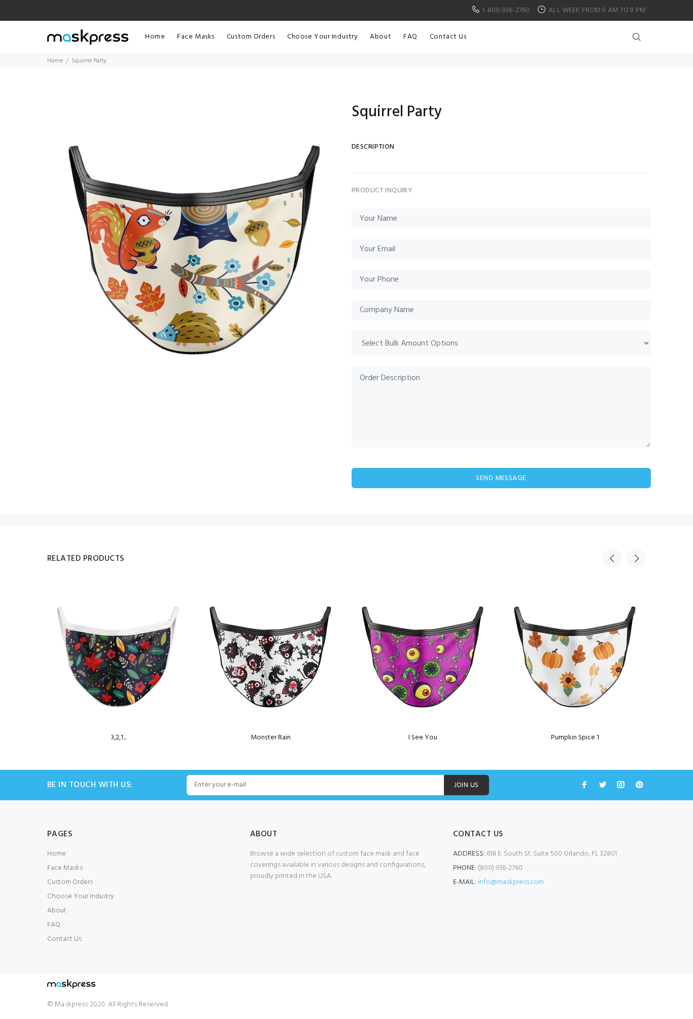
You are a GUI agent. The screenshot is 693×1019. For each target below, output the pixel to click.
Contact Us (64, 939)
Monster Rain (271, 737)
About (56, 910)
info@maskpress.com (511, 882)
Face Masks (65, 868)
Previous (612, 558)
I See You (422, 737)
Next (636, 558)
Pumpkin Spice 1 (575, 737)
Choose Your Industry (80, 896)
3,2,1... (118, 737)
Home (55, 61)
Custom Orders (70, 882)
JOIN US (466, 785)
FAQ (53, 925)
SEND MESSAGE (501, 478)
